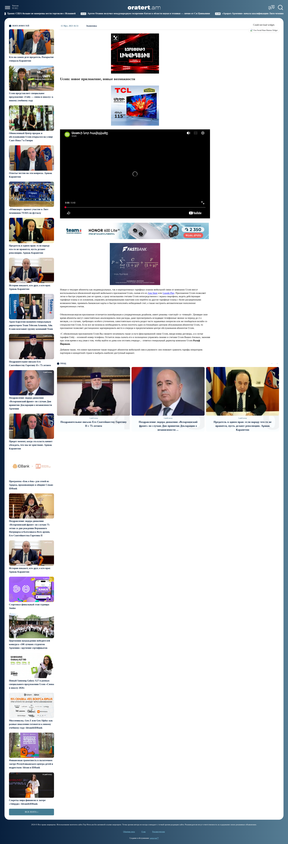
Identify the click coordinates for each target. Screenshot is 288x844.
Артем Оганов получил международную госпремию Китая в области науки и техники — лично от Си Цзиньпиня (83, 13)
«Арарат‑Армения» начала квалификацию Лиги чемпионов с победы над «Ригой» (201, 13)
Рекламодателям (158, 832)
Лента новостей (20, 26)
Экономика (91, 26)
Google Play (168, 293)
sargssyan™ (154, 838)
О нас (143, 832)
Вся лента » (31, 812)
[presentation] (272, 363)
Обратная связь (129, 832)
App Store (153, 293)
